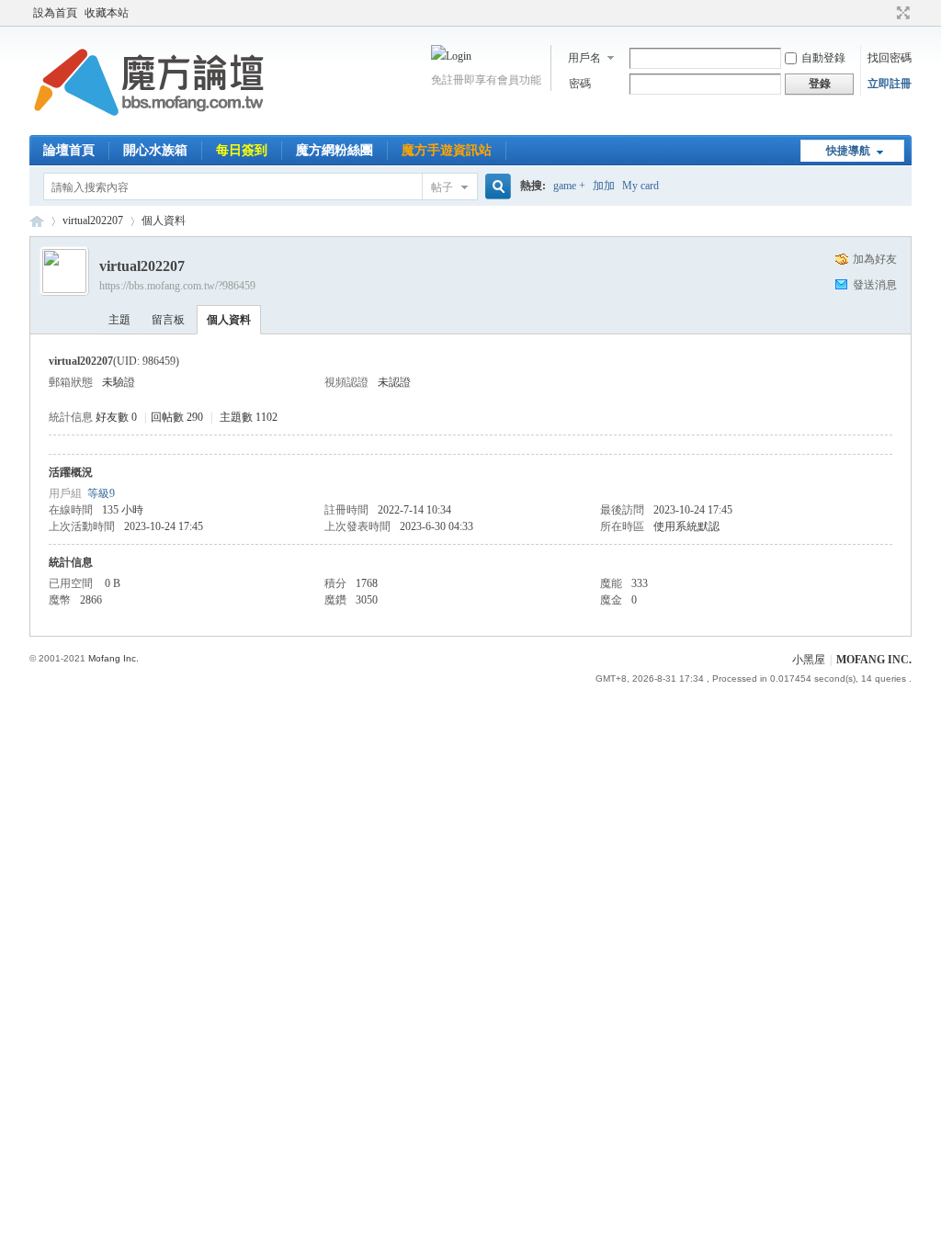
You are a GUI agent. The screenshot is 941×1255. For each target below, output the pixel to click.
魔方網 (36, 221)
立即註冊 (889, 83)
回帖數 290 (177, 417)
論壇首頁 (69, 150)
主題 (119, 319)
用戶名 (584, 57)
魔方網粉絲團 (334, 150)
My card (640, 185)
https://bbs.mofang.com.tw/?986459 (177, 285)
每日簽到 (241, 150)
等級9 (101, 493)
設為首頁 (55, 12)
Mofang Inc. (113, 658)
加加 (604, 185)
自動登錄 (823, 57)
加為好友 (875, 259)
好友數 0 (116, 417)
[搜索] (495, 187)
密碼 (580, 83)
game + (569, 185)
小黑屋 (808, 659)
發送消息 (875, 284)
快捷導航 (848, 150)
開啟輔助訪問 (885, 13)
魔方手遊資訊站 (447, 150)
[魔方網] (148, 124)
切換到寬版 (901, 13)
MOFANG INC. (874, 659)
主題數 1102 (249, 417)
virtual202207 (92, 220)
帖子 (442, 187)
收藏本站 (107, 12)
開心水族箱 (155, 150)
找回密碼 (889, 57)
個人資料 (229, 319)
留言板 (168, 319)
